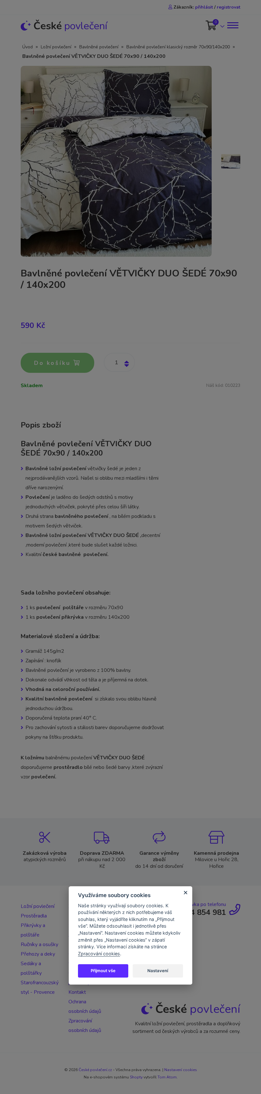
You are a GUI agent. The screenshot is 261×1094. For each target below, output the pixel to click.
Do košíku (53, 363)
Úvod (27, 47)
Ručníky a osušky (39, 944)
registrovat (228, 7)
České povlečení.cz (95, 1069)
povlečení (70, 26)
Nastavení (157, 970)
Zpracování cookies (99, 953)
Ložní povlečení (56, 47)
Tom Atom (167, 1077)
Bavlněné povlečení (98, 47)
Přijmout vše (103, 970)
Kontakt (77, 992)
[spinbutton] (119, 362)
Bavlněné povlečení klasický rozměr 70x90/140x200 (178, 47)
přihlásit (204, 7)
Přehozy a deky (38, 954)
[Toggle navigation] (232, 25)
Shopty (136, 1077)
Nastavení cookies (180, 1069)
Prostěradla (34, 915)
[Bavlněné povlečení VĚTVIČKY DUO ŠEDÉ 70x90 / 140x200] (116, 160)
